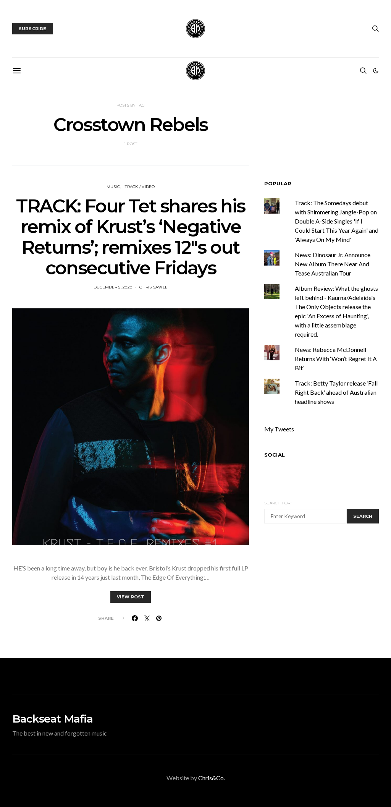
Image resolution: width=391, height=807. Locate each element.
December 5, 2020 (113, 287)
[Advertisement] (327, 589)
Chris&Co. (211, 777)
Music (113, 186)
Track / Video (140, 186)
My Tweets (279, 429)
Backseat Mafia (52, 718)
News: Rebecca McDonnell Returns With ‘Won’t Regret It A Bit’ (336, 358)
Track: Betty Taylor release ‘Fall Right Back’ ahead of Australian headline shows (336, 392)
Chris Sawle (153, 287)
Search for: (277, 503)
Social (274, 455)
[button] (376, 71)
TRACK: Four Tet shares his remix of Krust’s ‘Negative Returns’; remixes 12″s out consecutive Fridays (130, 237)
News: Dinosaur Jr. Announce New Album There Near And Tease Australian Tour (332, 264)
